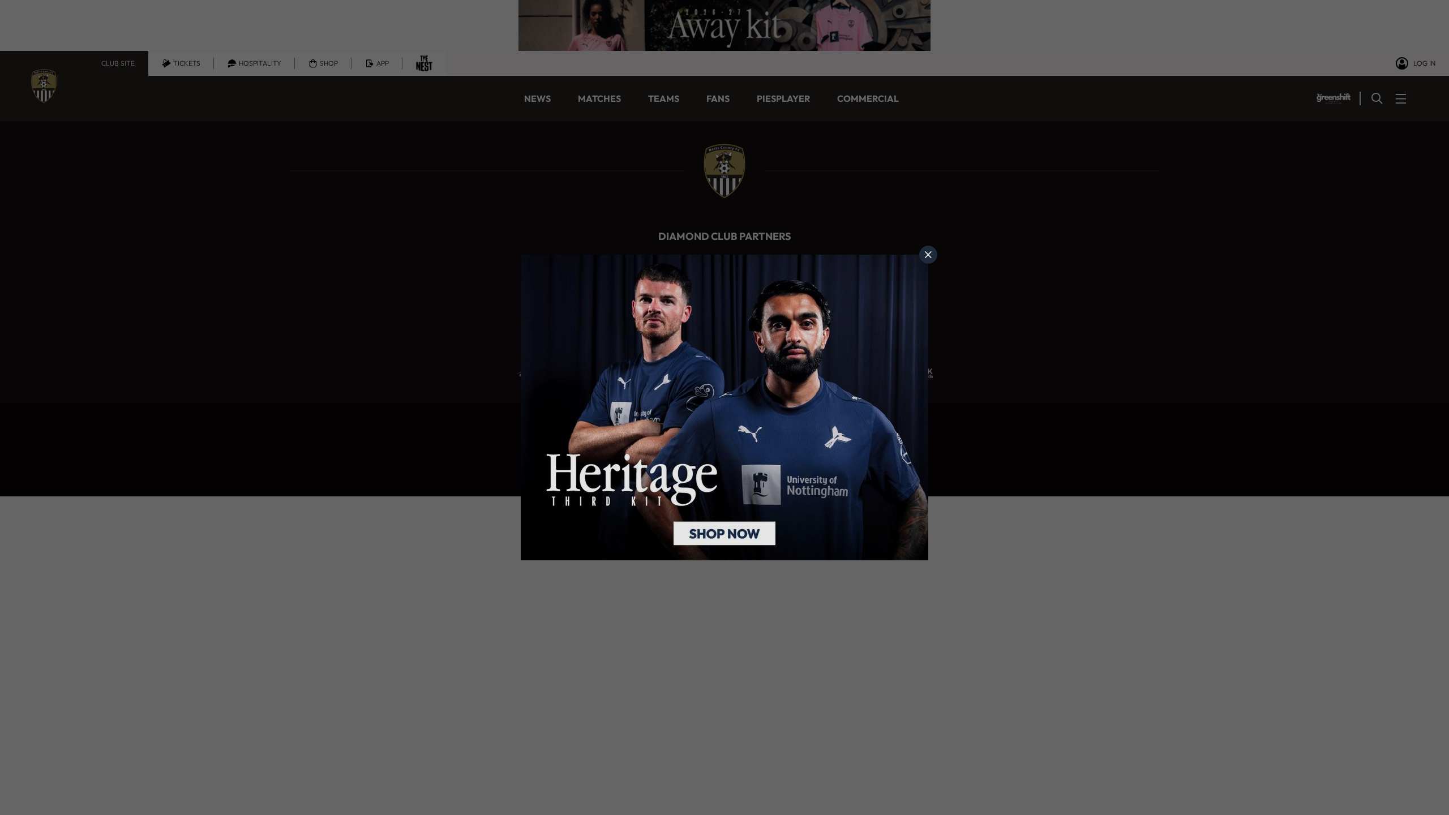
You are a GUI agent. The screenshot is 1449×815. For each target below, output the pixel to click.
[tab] (928, 254)
